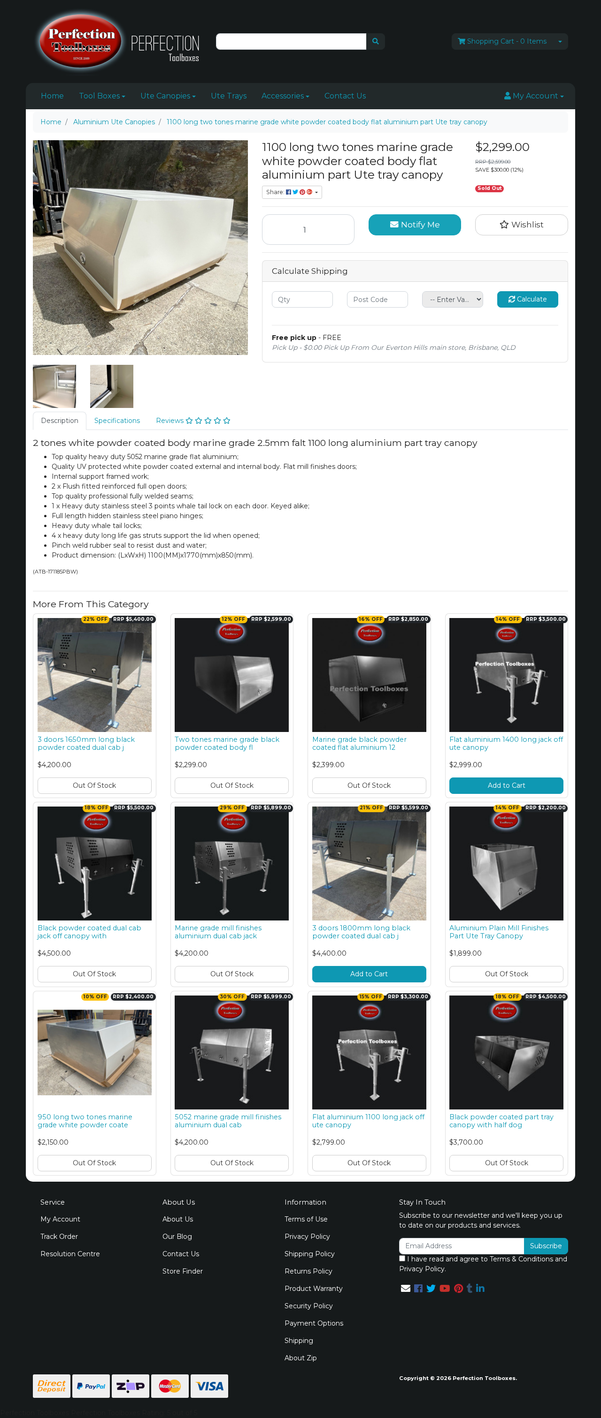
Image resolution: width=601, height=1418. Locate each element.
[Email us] (405, 1288)
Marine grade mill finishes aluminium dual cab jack (218, 932)
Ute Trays (229, 95)
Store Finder (182, 1271)
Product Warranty (314, 1288)
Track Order (59, 1236)
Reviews (170, 420)
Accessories (283, 95)
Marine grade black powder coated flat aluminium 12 (359, 743)
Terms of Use (306, 1219)
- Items (507, 41)
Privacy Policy (307, 1236)
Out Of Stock (94, 785)
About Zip (301, 1358)
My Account (60, 1219)
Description (59, 420)
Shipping (299, 1340)
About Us (177, 1219)
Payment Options (314, 1323)
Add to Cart (506, 785)
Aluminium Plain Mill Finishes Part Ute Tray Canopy (498, 932)
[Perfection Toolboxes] (117, 41)
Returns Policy (308, 1271)
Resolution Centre (70, 1254)
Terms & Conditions (521, 1259)
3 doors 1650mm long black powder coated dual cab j (86, 743)
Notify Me (419, 224)
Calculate (531, 299)
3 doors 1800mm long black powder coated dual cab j (361, 932)
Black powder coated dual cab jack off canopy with (89, 932)
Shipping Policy (310, 1254)
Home (52, 95)
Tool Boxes (99, 95)
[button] (534, 96)
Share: (276, 192)
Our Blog (177, 1236)
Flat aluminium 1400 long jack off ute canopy (506, 743)
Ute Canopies (165, 95)
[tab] (59, 421)
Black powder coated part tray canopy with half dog (501, 1121)
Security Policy (309, 1306)
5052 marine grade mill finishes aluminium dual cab (228, 1121)
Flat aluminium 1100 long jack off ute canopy (368, 1121)
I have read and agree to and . (483, 1264)
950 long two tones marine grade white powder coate (85, 1121)
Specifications (117, 420)
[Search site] (375, 41)
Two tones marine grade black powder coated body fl (227, 743)
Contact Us (345, 95)
